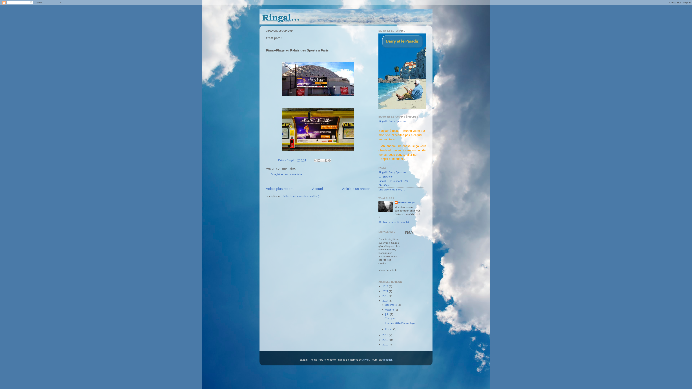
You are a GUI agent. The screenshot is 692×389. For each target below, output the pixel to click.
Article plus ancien (356, 189)
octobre (390, 309)
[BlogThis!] (319, 160)
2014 (385, 300)
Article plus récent (279, 189)
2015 (385, 296)
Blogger (387, 359)
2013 (385, 335)
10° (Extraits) (385, 176)
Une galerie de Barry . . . (392, 189)
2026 (385, 286)
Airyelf (365, 359)
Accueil (317, 189)
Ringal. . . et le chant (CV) (393, 181)
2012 (385, 340)
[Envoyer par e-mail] (316, 160)
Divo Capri (384, 185)
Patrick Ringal (406, 202)
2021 (385, 291)
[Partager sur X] (322, 160)
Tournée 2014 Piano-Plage (400, 323)
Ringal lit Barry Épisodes (392, 121)
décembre (391, 304)
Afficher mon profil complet (393, 222)
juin (387, 314)
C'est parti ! (391, 318)
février (389, 329)
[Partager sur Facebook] (326, 160)
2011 (385, 344)
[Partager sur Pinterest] (329, 160)
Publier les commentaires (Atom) (300, 196)
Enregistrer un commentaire (286, 174)
